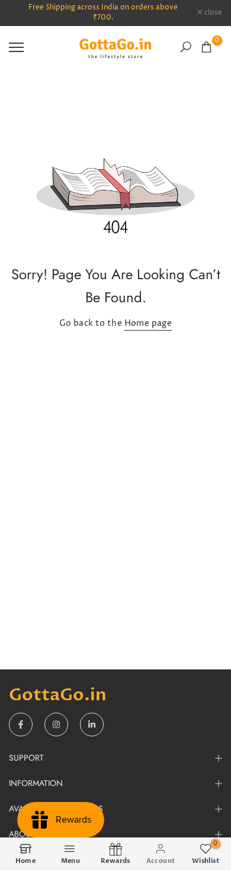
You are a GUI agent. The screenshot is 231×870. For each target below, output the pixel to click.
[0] (206, 47)
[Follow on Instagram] (56, 724)
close (212, 13)
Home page (148, 323)
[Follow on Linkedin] (92, 724)
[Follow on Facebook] (21, 724)
